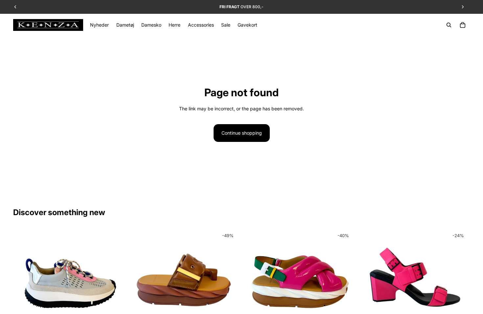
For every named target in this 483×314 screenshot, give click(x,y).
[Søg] (449, 25)
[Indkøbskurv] (462, 25)
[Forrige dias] (23, 284)
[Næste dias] (115, 284)
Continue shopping (241, 133)
